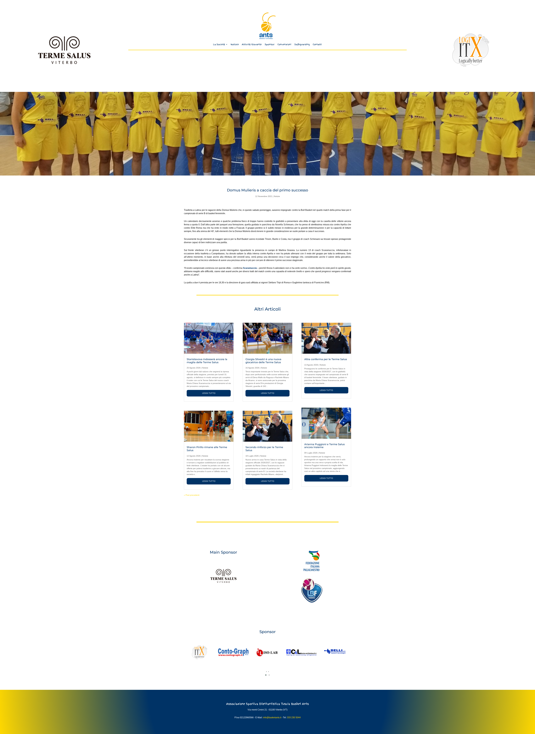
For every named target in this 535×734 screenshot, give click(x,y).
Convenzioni (284, 44)
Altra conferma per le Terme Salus (325, 359)
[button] (266, 675)
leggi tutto (208, 393)
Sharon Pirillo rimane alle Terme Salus (207, 449)
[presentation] (266, 671)
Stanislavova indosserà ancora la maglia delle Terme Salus (207, 361)
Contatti (317, 44)
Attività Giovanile (252, 44)
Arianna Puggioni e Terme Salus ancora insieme (324, 446)
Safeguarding (302, 44)
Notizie (235, 44)
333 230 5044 (294, 717)
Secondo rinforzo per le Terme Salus (264, 449)
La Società (219, 44)
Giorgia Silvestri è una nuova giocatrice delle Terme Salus (263, 361)
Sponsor (269, 44)
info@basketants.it (272, 717)
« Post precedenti (191, 495)
